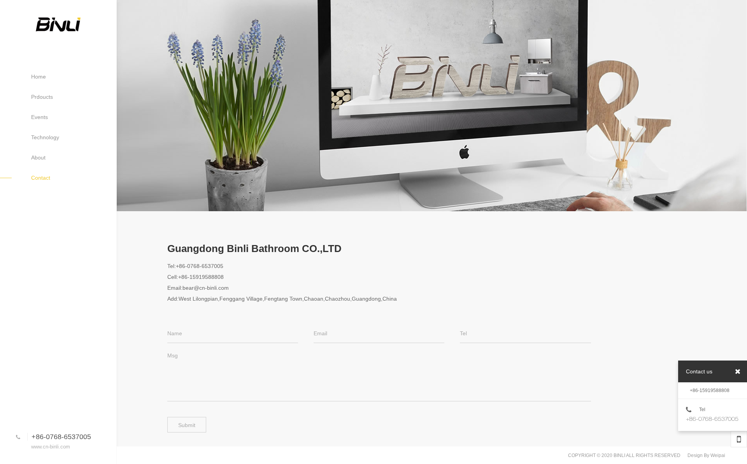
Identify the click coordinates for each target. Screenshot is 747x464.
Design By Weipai (706, 455)
